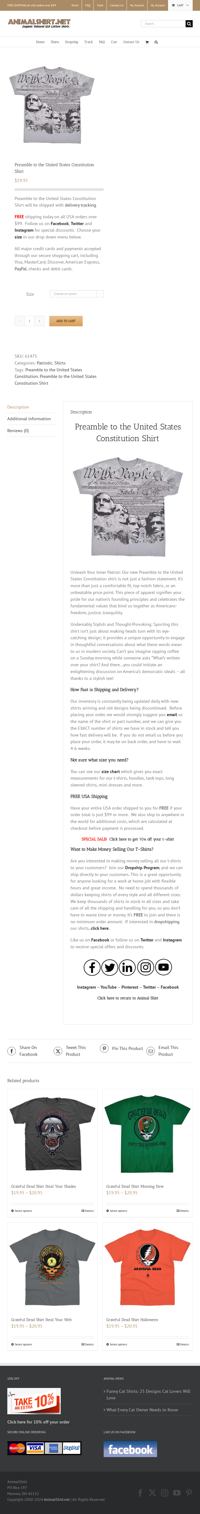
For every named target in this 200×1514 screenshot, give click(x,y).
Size (30, 294)
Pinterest (129, 987)
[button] (156, 41)
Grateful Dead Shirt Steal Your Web (41, 1319)
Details (89, 1211)
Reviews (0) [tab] (18, 430)
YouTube (108, 987)
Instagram (172, 940)
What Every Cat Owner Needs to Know (142, 1410)
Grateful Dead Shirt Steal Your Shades (43, 1186)
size (18, 237)
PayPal (21, 269)
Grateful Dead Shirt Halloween (132, 1319)
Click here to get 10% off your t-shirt (142, 839)
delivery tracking (80, 205)
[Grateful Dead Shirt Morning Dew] (147, 1134)
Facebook (100, 940)
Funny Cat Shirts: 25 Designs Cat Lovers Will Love (148, 1394)
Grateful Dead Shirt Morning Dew (135, 1186)
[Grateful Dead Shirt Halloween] (147, 1267)
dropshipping (167, 921)
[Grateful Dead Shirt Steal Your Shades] (52, 1134)
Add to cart (66, 321)
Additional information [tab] (29, 418)
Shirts (60, 363)
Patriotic (44, 363)
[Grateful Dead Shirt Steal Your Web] (52, 1267)
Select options (23, 1211)
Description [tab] (18, 407)
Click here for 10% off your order (38, 1422)
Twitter (146, 940)
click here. (100, 928)
